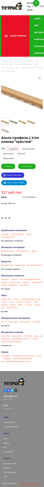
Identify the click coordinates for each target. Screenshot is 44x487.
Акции (37, 18)
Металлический (7, 265)
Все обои (4, 312)
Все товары (5, 289)
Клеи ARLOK (24, 285)
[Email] (15, 390)
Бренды (6, 443)
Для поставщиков (10, 472)
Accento (4, 302)
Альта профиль (7, 67)
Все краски (5, 326)
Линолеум (5, 279)
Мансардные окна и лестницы (23, 356)
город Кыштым (9, 422)
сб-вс (6, 405)
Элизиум (4, 305)
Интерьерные (25, 322)
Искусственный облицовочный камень (15, 361)
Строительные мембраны (22, 358)
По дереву (36, 322)
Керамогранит (15, 282)
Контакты (39, 46)
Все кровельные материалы (12, 241)
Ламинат (14, 279)
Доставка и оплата (10, 463)
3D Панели (28, 336)
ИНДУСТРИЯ (5, 299)
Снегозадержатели (8, 237)
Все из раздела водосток (10, 269)
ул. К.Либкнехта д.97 (11, 427)
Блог (36, 25)
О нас (6, 477)
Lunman (16, 299)
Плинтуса (26, 282)
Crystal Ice (19, 302)
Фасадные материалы (24, 61)
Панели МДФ (17, 336)
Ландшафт (7, 358)
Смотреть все (6, 346)
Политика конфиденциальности (29, 483)
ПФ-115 (3, 322)
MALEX (36, 302)
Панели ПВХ (5, 336)
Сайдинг (4, 64)
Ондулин (29, 234)
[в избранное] (39, 78)
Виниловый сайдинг (24, 64)
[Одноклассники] (5, 218)
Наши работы (9, 452)
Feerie (11, 302)
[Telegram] (9, 218)
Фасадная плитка (22, 251)
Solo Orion (29, 305)
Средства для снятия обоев (30, 299)
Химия (38, 356)
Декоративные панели (20, 339)
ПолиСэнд (4, 234)
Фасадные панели (7, 251)
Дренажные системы (34, 265)
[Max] (8, 390)
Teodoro (13, 305)
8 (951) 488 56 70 (10, 396)
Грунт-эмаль (13, 322)
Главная (4, 61)
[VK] (5, 390)
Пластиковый (20, 265)
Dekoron (28, 302)
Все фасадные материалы (11, 255)
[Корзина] (36, 3)
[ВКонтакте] (2, 218)
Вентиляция (5, 356)
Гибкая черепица (17, 234)
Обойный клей (11, 308)
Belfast (20, 305)
